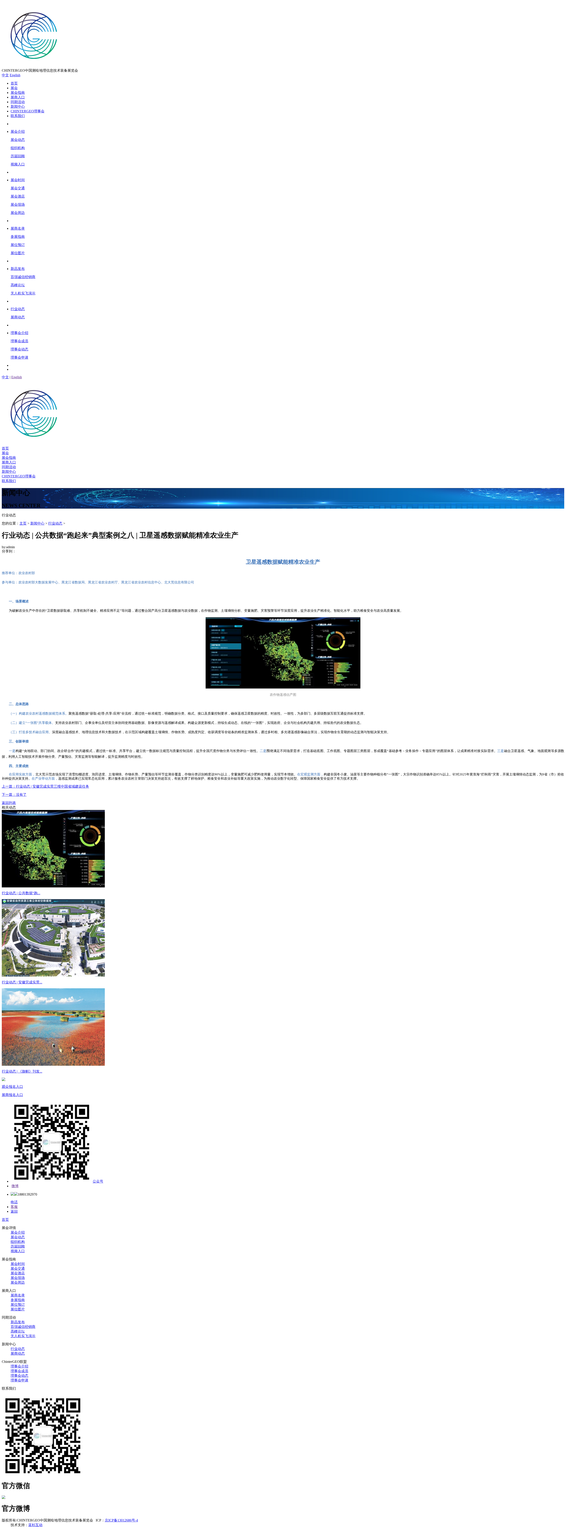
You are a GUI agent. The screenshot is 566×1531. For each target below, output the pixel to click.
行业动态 (55, 523)
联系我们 (18, 116)
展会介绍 (18, 1232)
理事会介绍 (19, 1366)
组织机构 (18, 1242)
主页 (23, 523)
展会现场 (18, 1278)
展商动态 (18, 1353)
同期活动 (18, 102)
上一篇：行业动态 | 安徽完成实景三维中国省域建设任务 (45, 786)
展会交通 (18, 1268)
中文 (5, 75)
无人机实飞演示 (23, 1336)
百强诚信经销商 (23, 1327)
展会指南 (18, 92)
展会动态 (18, 1237)
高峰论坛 (18, 1331)
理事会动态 (19, 1375)
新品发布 (18, 1322)
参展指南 (18, 1300)
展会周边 (18, 1282)
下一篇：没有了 (14, 794)
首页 (14, 83)
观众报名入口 (12, 1087)
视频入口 (18, 1251)
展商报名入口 (12, 1095)
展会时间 (18, 1264)
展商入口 (18, 97)
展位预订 (18, 1304)
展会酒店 (18, 1273)
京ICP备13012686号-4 (121, 1520)
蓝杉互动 (35, 1525)
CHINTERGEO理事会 (27, 111)
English (15, 75)
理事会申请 (19, 1380)
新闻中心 (18, 106)
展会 (14, 88)
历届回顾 (18, 1246)
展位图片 (18, 1309)
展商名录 (18, 1295)
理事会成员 (19, 1371)
